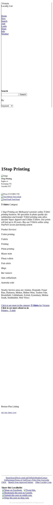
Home (4, 16)
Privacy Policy (31, 480)
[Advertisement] (26, 61)
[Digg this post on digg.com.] (16, 498)
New (3, 18)
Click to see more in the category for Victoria (25, 305)
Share (3, 29)
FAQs (4, 482)
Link (26, 478)
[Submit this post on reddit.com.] (17, 495)
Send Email (16, 199)
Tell (29, 478)
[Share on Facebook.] (12, 490)
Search (4, 21)
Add (3, 23)
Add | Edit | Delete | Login (8, 412)
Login (4, 26)
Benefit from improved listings (20, 482)
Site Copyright (43, 480)
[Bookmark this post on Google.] (17, 493)
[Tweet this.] (29, 490)
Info (3, 31)
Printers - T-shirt (8, 310)
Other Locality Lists (43, 482)
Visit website (16, 197)
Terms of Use (20, 480)
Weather (5, 34)
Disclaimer (10, 480)
